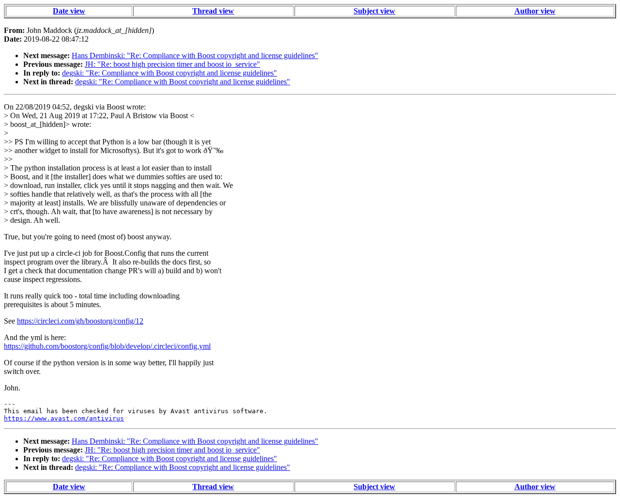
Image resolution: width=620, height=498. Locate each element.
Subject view (374, 11)
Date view (69, 11)
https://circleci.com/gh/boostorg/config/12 (80, 321)
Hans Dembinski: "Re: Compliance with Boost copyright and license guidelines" (195, 55)
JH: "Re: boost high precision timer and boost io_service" (172, 64)
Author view (535, 11)
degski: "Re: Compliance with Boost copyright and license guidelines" (169, 73)
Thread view (213, 11)
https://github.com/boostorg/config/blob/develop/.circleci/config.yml (107, 346)
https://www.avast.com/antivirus (64, 418)
